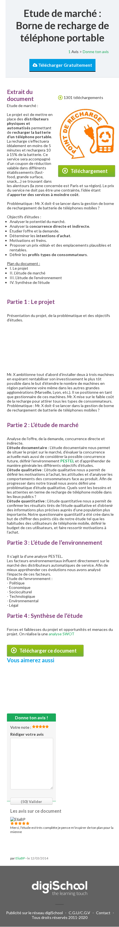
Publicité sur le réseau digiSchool (34, 912)
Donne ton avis (96, 51)
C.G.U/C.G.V (79, 912)
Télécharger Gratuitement (64, 65)
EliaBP (20, 858)
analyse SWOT (61, 633)
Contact (103, 912)
